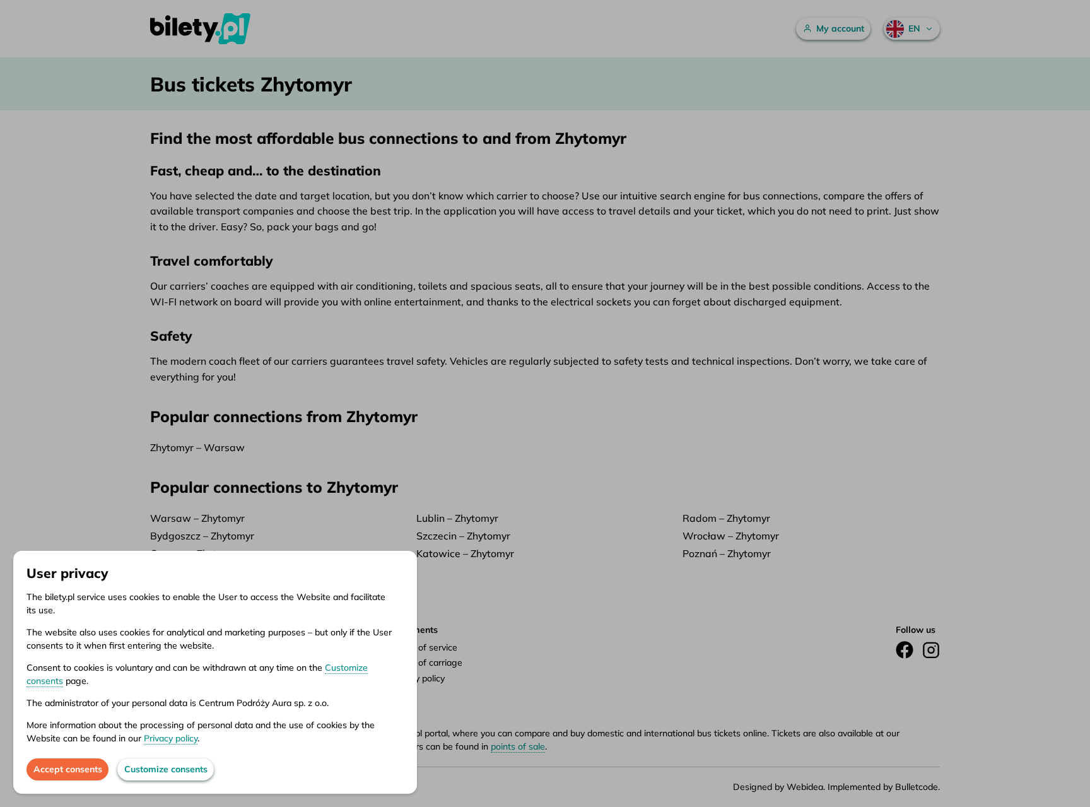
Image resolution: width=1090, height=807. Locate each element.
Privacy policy (170, 738)
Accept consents (67, 769)
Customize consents (166, 769)
